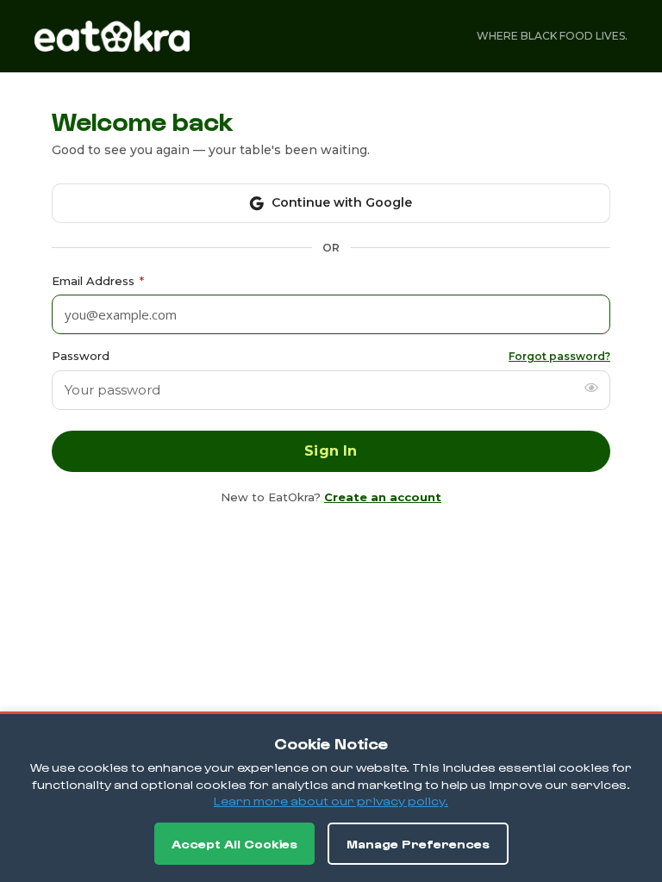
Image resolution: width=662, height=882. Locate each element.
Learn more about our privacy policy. (331, 800)
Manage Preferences (418, 843)
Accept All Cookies (234, 843)
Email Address (98, 281)
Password (80, 356)
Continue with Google (342, 202)
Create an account (382, 497)
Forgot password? (559, 356)
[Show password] (591, 388)
